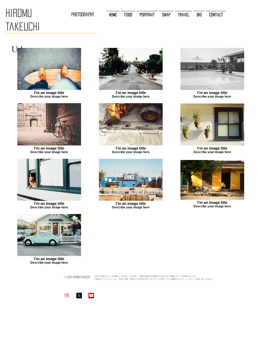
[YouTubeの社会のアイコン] (91, 295)
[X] (79, 295)
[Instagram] (67, 295)
